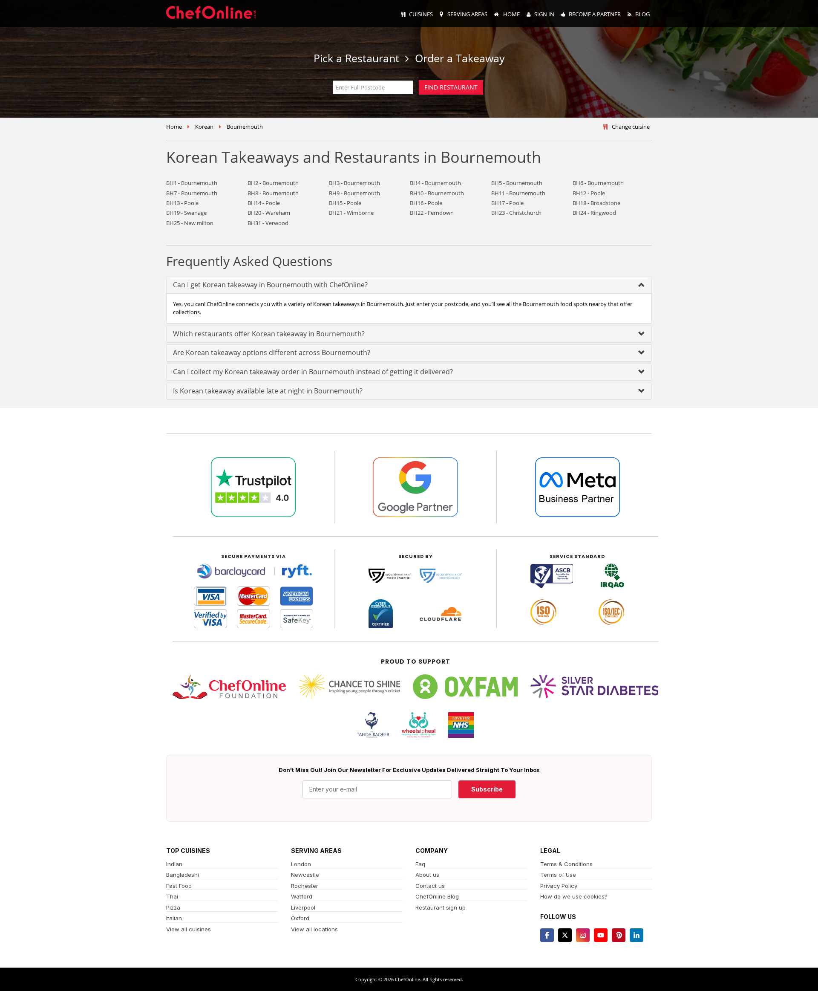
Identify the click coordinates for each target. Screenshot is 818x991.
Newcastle (305, 874)
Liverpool (303, 907)
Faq (420, 864)
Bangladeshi (182, 874)
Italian (174, 918)
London (301, 864)
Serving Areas (467, 14)
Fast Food (179, 885)
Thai (172, 896)
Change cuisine (631, 126)
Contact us (430, 885)
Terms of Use (558, 874)
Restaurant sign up (440, 907)
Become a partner (595, 14)
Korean (204, 126)
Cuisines (421, 14)
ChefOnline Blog (437, 896)
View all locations (314, 929)
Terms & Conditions (566, 864)
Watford (301, 896)
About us (427, 874)
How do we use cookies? (574, 896)
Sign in (544, 14)
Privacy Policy (558, 885)
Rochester (304, 885)
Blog (642, 14)
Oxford (300, 918)
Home (511, 14)
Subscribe (487, 789)
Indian (174, 864)
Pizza (173, 907)
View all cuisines (188, 929)
